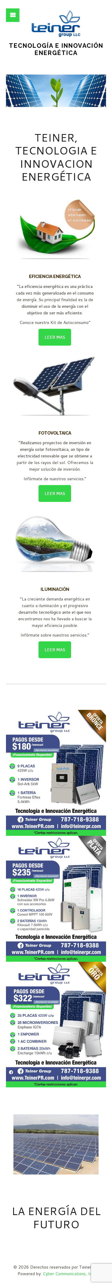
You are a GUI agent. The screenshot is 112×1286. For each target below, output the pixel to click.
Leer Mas (55, 337)
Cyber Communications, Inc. (69, 1274)
